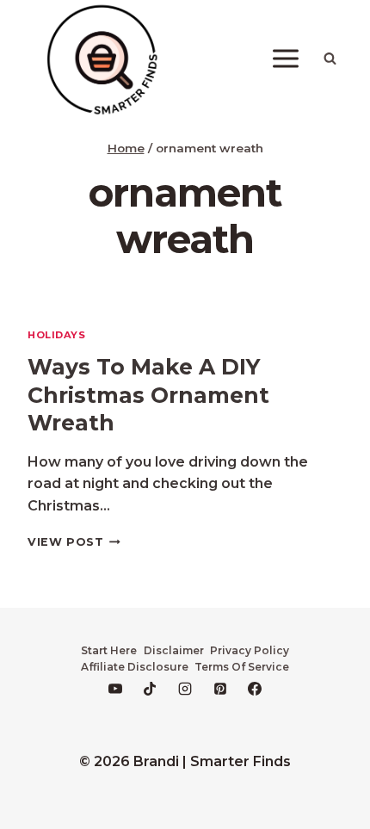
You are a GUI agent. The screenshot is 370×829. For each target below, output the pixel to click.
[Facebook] (254, 688)
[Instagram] (185, 688)
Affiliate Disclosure (134, 666)
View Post (74, 541)
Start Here (109, 650)
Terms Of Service (241, 666)
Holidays (56, 335)
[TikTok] (149, 688)
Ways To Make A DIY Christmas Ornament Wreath (148, 395)
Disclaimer (174, 650)
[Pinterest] (220, 688)
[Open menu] (285, 59)
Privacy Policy (249, 650)
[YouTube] (115, 688)
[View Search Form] (329, 58)
